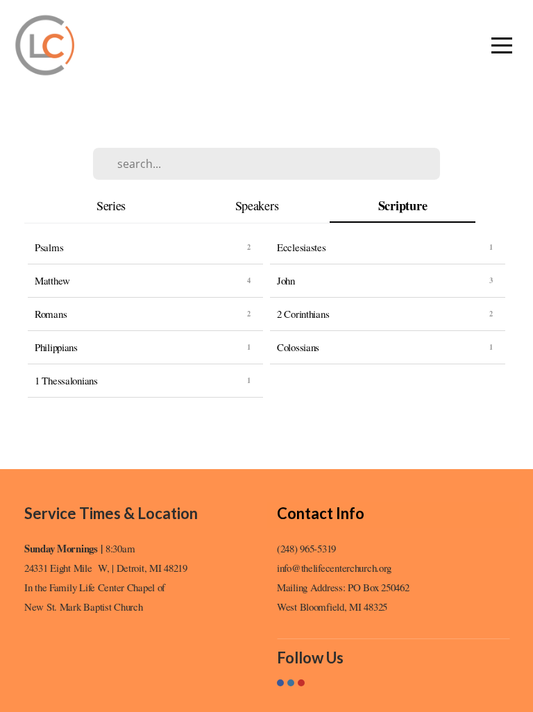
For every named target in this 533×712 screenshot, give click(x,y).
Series (111, 205)
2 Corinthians (303, 314)
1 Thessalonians (66, 380)
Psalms (49, 247)
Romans (51, 314)
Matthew (52, 280)
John (286, 280)
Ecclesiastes (301, 247)
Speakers (257, 205)
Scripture (402, 205)
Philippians (56, 347)
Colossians (298, 347)
